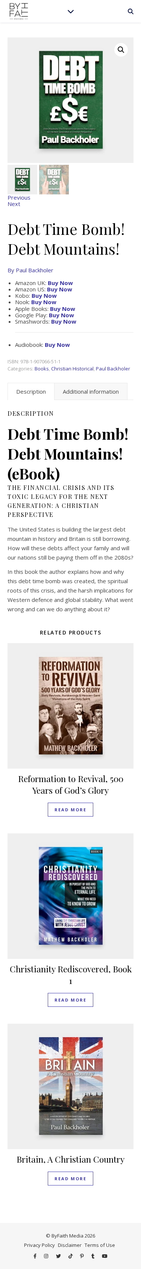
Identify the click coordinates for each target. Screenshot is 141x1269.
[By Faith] (19, 11)
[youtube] (105, 1256)
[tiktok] (71, 1256)
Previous (19, 197)
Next (14, 204)
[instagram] (46, 1256)
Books (42, 368)
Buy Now (59, 289)
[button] (121, 50)
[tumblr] (93, 1256)
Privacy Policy (39, 1245)
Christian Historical (72, 368)
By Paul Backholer (30, 270)
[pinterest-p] (82, 1256)
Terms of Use (100, 1245)
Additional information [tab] (91, 391)
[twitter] (59, 1256)
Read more (70, 809)
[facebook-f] (35, 1256)
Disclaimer (70, 1245)
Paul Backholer (113, 368)
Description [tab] (31, 391)
